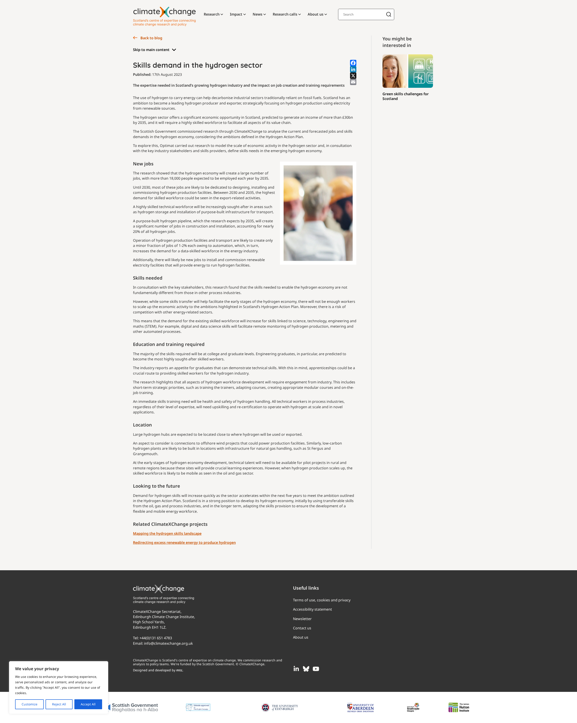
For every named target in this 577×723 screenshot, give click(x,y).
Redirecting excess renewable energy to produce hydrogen (184, 542)
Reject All (59, 704)
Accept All (88, 704)
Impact (236, 14)
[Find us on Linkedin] (296, 669)
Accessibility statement (312, 609)
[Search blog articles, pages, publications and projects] (388, 15)
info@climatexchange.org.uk (168, 643)
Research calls (285, 14)
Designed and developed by (158, 670)
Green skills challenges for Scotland (405, 96)
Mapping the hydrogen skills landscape (167, 533)
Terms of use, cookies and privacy (321, 600)
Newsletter (302, 618)
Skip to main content (151, 49)
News (257, 14)
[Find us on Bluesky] (306, 669)
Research (212, 14)
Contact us (302, 628)
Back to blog (151, 37)
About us (315, 14)
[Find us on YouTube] (316, 669)
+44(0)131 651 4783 (156, 637)
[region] (58, 687)
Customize (29, 704)
